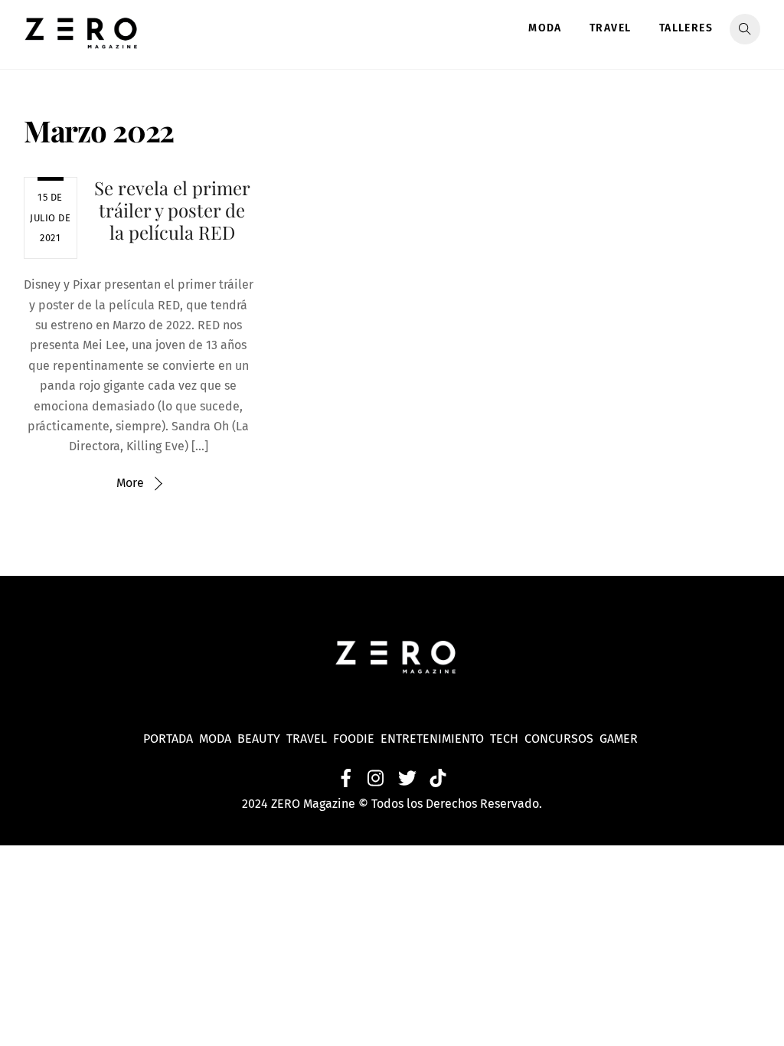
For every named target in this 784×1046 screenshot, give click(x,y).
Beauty (261, 738)
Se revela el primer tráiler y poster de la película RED (172, 209)
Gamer (620, 738)
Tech (507, 738)
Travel (610, 27)
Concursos (560, 738)
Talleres (686, 27)
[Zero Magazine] (81, 40)
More (130, 483)
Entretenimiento (432, 738)
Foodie (353, 738)
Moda (545, 27)
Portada (168, 738)
